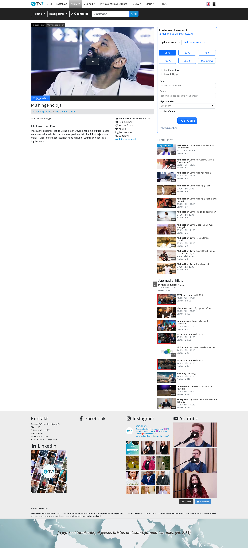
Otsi (134, 14)
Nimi (162, 81)
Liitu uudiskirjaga (171, 74)
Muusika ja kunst (42, 111)
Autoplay (167, 140)
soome (126, 139)
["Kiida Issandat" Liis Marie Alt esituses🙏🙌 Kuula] (163, 447)
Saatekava (61, 3)
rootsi (118, 139)
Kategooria (57, 14)
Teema (38, 14)
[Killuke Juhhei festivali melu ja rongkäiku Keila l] (132, 463)
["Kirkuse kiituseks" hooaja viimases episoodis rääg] (147, 463)
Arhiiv (74, 3)
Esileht (38, 4)
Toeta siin (187, 120)
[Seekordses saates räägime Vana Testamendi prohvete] (147, 493)
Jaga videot (42, 98)
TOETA (135, 3)
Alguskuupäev (167, 101)
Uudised (88, 3)
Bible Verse (214, 4)
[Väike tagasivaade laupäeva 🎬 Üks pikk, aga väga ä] (163, 463)
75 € (207, 52)
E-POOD (163, 3)
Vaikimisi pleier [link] (38, 25)
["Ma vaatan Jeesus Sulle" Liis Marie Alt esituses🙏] (147, 447)
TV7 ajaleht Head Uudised (113, 3)
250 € (187, 60)
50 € (187, 52)
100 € (167, 60)
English (208, 4)
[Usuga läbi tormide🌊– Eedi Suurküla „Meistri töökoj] (163, 493)
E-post (163, 91)
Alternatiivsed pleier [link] (55, 25)
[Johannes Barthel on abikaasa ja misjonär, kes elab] (163, 478)
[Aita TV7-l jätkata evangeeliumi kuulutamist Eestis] (132, 447)
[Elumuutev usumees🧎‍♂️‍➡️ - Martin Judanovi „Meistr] (132, 493)
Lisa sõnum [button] (168, 111)
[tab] (171, 42)
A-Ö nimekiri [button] (79, 14)
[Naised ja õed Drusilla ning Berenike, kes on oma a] (132, 478)
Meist (149, 3)
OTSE (49, 3)
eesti (133, 139)
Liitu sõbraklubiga (171, 70)
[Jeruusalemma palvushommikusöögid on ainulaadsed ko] (147, 478)
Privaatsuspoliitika (168, 127)
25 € (167, 52)
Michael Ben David (65, 111)
